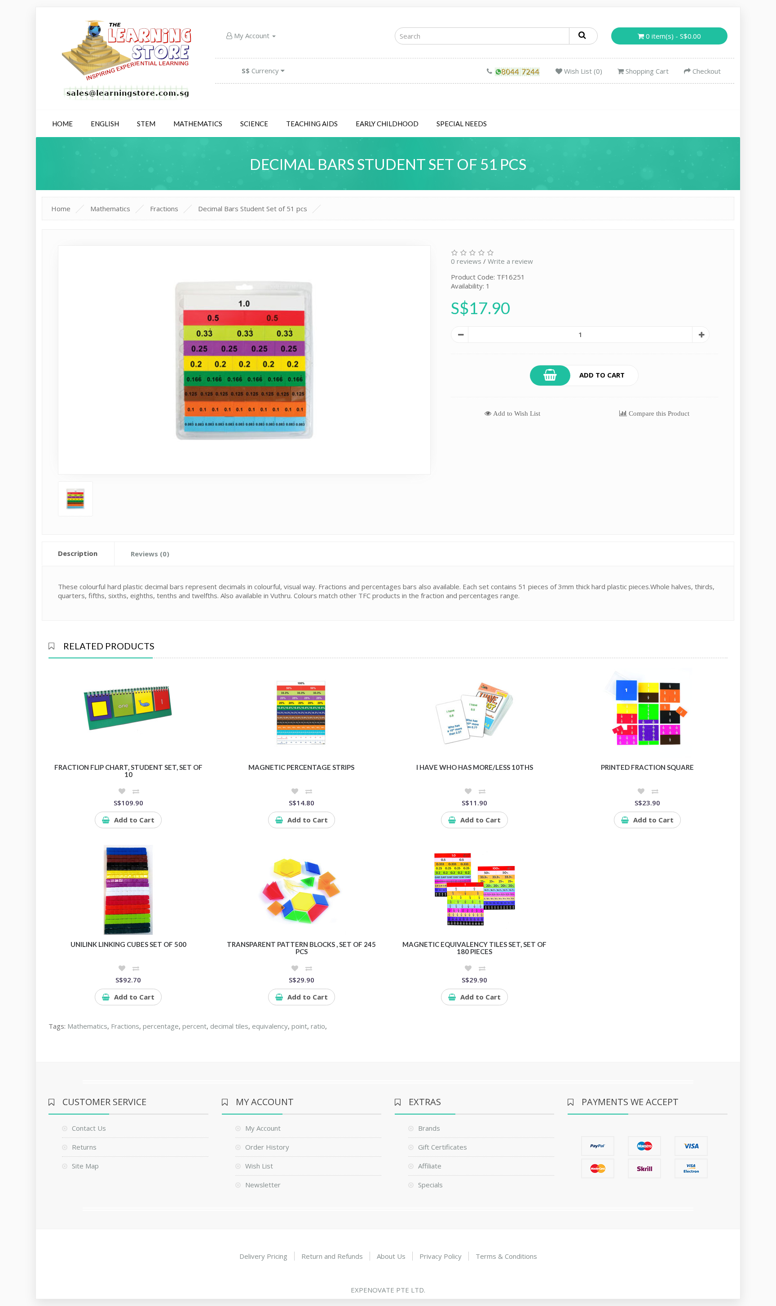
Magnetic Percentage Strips (301, 767)
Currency (261, 70)
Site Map (85, 1165)
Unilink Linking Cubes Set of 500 (128, 944)
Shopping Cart (646, 71)
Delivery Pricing (263, 1256)
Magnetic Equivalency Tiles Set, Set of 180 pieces (474, 948)
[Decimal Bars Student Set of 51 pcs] (244, 360)
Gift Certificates (442, 1146)
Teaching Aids (312, 124)
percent (194, 1026)
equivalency (270, 1026)
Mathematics (197, 124)
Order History (267, 1146)
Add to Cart (602, 374)
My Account (251, 35)
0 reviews (466, 261)
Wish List (259, 1165)
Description (77, 553)
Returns (84, 1146)
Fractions (164, 208)
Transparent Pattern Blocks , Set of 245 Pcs (301, 948)
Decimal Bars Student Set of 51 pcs (252, 208)
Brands (429, 1128)
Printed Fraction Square (647, 767)
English (105, 124)
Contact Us (89, 1128)
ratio (318, 1026)
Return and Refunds (332, 1256)
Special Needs (461, 124)
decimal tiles (229, 1026)
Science (254, 124)
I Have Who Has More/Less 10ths (474, 767)
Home (62, 124)
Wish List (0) (582, 71)
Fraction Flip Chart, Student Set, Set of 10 (128, 771)
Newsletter (263, 1184)
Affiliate (429, 1165)
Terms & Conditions (506, 1256)
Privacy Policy (440, 1256)
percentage (161, 1026)
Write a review (510, 261)
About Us (391, 1256)
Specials (430, 1184)
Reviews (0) (150, 553)
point (299, 1026)
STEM (146, 124)
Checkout (706, 71)
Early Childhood (387, 124)
